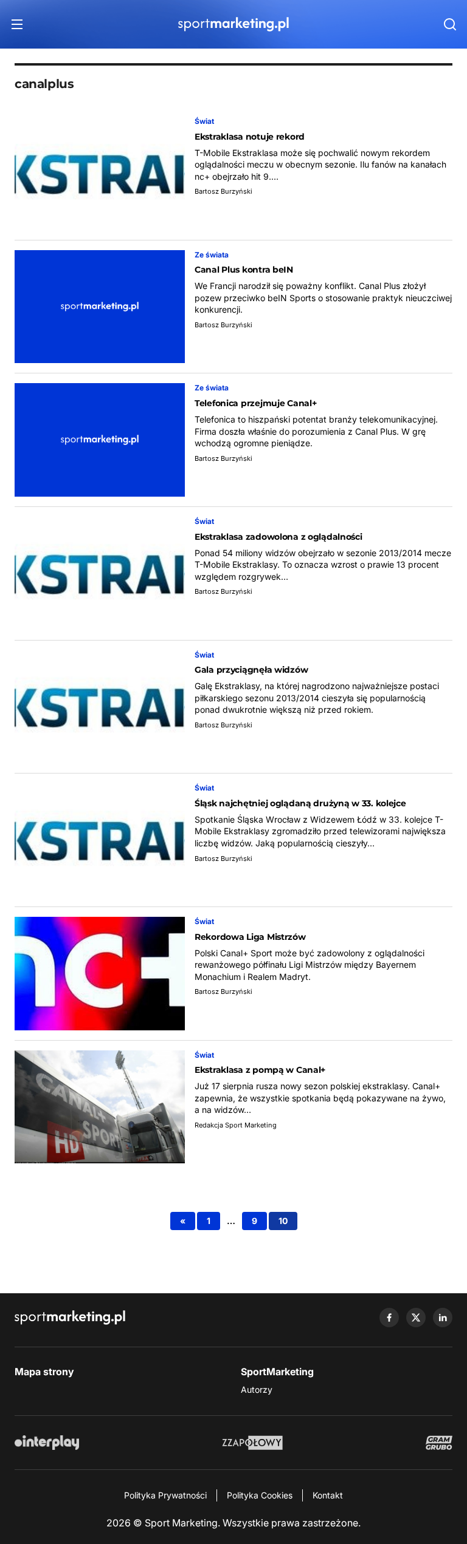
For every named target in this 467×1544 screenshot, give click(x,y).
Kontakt (328, 1495)
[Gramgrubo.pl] (439, 1442)
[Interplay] (47, 1442)
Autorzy (256, 1389)
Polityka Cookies (259, 1495)
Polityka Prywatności (165, 1495)
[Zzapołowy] (252, 1442)
